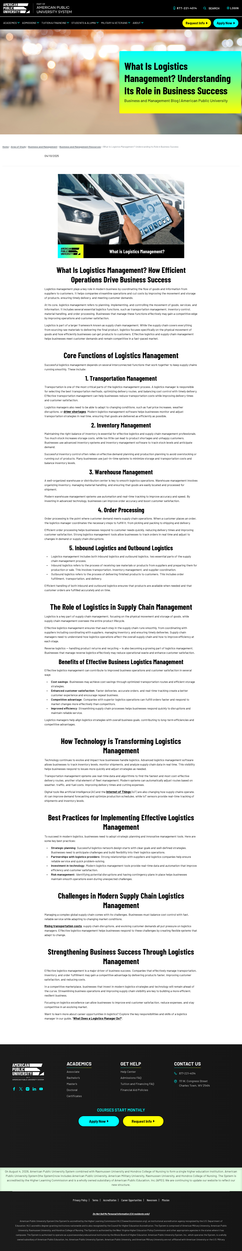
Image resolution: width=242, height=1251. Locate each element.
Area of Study (18, 146)
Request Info (195, 23)
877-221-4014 (187, 8)
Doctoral (72, 1090)
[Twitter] (21, 1088)
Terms (95, 1200)
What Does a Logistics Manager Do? (97, 1018)
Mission (165, 1200)
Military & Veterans (114, 22)
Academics (10, 22)
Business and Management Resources (80, 146)
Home (5, 146)
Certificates (74, 1096)
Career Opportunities (131, 1200)
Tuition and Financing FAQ (137, 1084)
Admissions (29, 22)
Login (234, 8)
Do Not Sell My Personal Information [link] (121, 1213)
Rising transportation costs (63, 926)
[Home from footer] (28, 1071)
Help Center (128, 1071)
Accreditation (109, 1200)
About (137, 22)
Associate (73, 1071)
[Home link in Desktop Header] (37, 8)
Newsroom (152, 1200)
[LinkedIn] (34, 1088)
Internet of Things (118, 792)
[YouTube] (41, 1088)
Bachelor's (73, 1077)
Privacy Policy (80, 1200)
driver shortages (75, 411)
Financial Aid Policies (134, 1090)
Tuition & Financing (53, 22)
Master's (72, 1084)
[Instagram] (27, 1088)
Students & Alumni (83, 22)
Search (214, 8)
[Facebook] (14, 1088)
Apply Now (224, 23)
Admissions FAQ (131, 1077)
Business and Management (42, 146)
